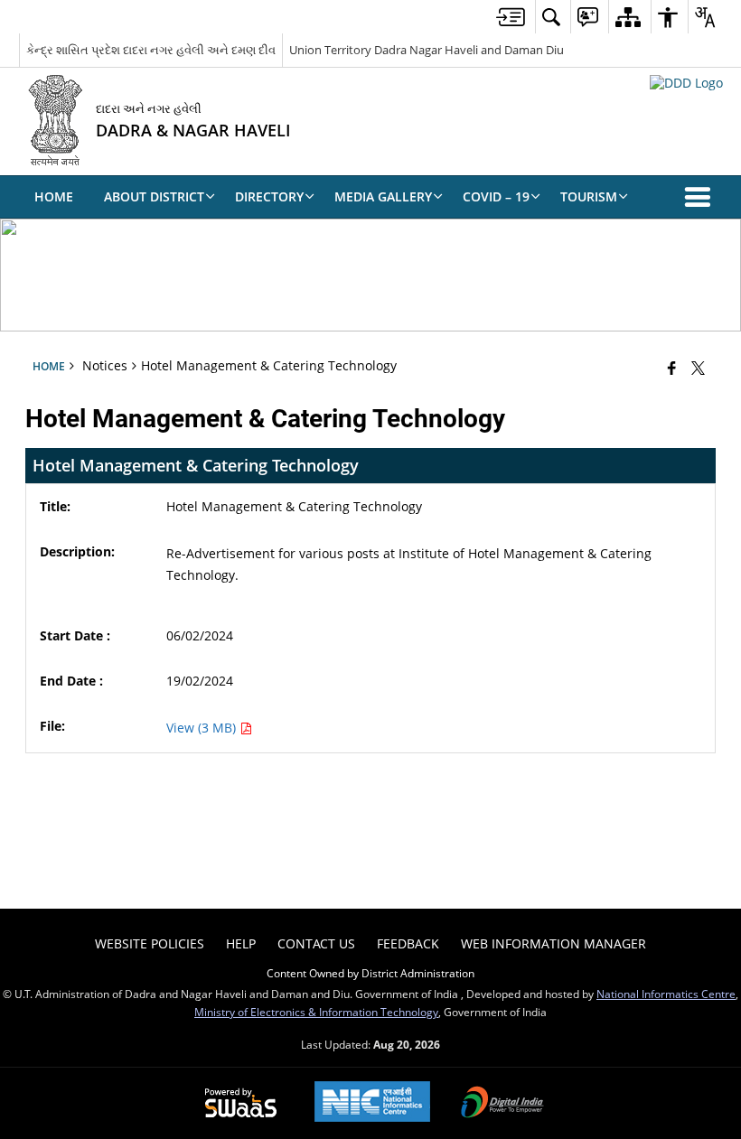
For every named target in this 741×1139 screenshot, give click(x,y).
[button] (701, 197)
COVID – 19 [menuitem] (496, 196)
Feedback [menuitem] (408, 943)
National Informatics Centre (666, 993)
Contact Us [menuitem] (316, 943)
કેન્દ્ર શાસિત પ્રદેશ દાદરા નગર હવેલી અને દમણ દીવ (151, 50)
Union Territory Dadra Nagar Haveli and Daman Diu (426, 50)
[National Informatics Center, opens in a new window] (372, 1103)
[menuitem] (510, 16)
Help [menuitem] (241, 943)
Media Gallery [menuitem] (383, 196)
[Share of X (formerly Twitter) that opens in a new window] (698, 367)
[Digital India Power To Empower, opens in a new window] (502, 1104)
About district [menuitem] (154, 196)
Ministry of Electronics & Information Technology (316, 1011)
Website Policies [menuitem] (149, 943)
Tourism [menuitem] (588, 196)
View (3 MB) (202, 727)
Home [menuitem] (53, 196)
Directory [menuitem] (269, 196)
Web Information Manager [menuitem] (553, 943)
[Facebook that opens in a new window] (672, 367)
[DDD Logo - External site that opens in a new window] (686, 82)
